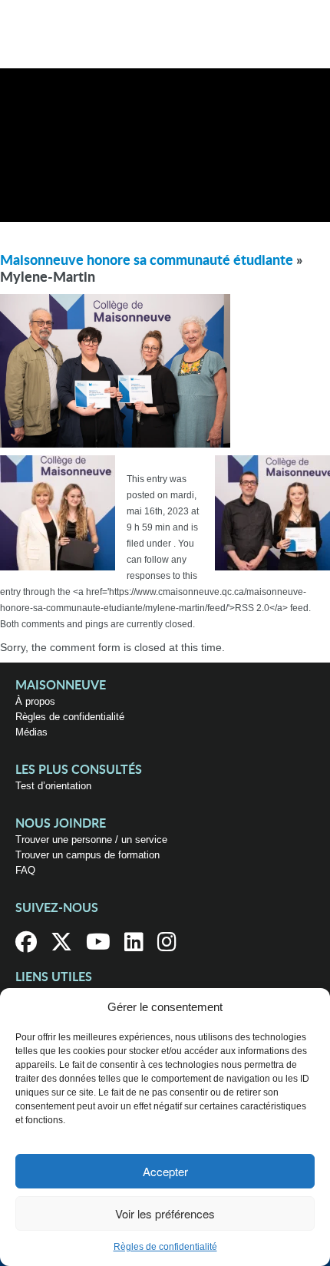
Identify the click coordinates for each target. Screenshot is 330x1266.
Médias (31, 732)
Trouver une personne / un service (91, 839)
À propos (35, 701)
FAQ (25, 870)
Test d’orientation (53, 786)
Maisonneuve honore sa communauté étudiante (146, 261)
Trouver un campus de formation (87, 855)
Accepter (165, 1171)
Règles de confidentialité (165, 1246)
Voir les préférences (165, 1213)
